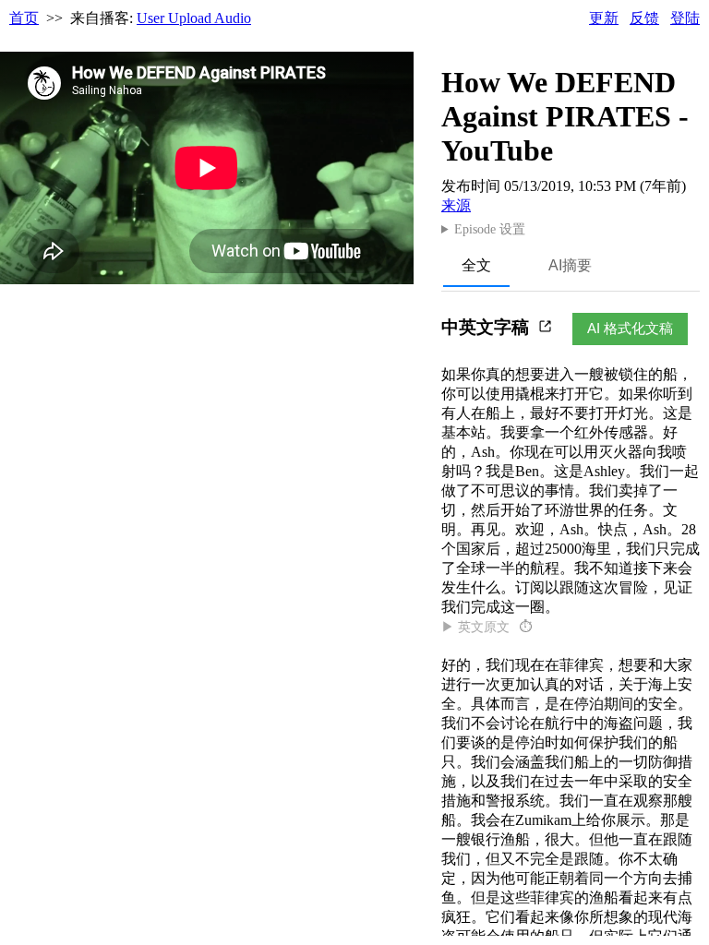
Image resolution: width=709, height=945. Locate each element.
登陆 (685, 18)
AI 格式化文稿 (630, 328)
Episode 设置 (489, 229)
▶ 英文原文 (486, 627)
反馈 (644, 18)
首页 (24, 18)
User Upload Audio (194, 18)
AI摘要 (570, 265)
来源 (456, 205)
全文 (476, 265)
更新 (604, 18)
